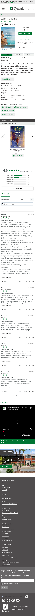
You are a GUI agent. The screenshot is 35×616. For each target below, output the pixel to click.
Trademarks (14, 606)
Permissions (5, 492)
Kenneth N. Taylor (6, 519)
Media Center (5, 555)
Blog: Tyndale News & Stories (9, 503)
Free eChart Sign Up (7, 540)
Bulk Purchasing (6, 564)
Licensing (4, 560)
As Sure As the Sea (6, 362)
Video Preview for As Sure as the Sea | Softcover (15, 442)
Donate (3, 517)
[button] (30, 281)
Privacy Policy (16, 583)
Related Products (8, 121)
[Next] (32, 136)
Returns (4, 494)
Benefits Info (5, 549)
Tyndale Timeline (6, 508)
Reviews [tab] (4, 194)
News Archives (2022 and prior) (10, 512)
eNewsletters (5, 526)
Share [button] (5, 281)
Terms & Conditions (23, 606)
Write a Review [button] (18, 188)
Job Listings (5, 547)
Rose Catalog (5, 538)
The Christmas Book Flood (17, 149)
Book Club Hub (5, 533)
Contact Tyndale (6, 487)
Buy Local (4, 489)
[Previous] (3, 136)
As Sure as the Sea (6, 278)
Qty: (23, 36)
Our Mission (5, 501)
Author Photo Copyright (17, 609)
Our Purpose (5, 506)
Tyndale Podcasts (6, 531)
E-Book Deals (5, 536)
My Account (5, 483)
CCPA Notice (22, 608)
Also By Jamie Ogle (9, 123)
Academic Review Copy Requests (10, 562)
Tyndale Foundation (7, 515)
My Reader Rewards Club (8, 529)
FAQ (3, 485)
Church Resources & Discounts (9, 558)
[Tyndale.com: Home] (17, 8)
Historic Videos (6, 510)
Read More (6, 466)
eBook (17, 153)
